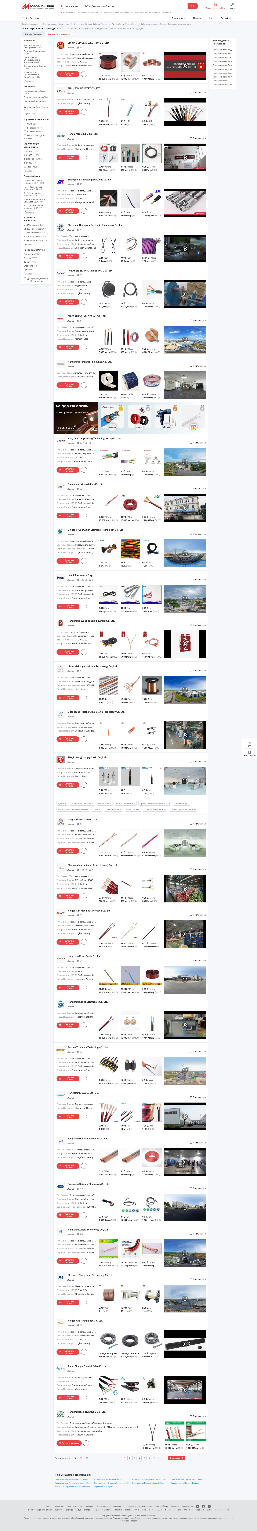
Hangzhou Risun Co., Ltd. (84, 956)
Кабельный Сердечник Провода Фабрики (72, 1486)
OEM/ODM (32, 123)
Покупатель (177, 18)
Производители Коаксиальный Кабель (231, 53)
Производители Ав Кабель (225, 76)
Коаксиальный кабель (155, 809)
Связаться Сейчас (70, 74)
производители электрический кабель (117, 12)
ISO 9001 (31, 151)
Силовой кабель (113, 809)
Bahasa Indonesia (221, 1510)
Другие (29, 113)
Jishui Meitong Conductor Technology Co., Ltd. (92, 666)
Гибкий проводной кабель (183, 809)
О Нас (48, 1506)
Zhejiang (30, 258)
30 (81, 1458)
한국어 (151, 1510)
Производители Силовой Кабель (107, 1479)
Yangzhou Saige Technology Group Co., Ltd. (95, 438)
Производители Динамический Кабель (231, 61)
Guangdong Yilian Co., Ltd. (86, 484)
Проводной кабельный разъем (73, 809)
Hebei (28, 269)
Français (87, 1510)
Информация (187, 1506)
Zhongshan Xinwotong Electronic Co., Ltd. (90, 179)
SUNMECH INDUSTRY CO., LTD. (84, 88)
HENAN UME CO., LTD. (83, 1093)
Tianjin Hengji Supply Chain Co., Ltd (87, 757)
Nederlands (169, 1510)
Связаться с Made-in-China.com (140, 1506)
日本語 (78, 1510)
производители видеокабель (147, 12)
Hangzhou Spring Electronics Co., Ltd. (88, 1001)
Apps (211, 18)
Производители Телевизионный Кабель (232, 72)
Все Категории (32, 18)
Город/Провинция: (66, 103)
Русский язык (140, 1510)
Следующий (175, 1458)
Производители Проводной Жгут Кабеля (232, 69)
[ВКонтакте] (197, 1506)
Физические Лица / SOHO (36, 108)
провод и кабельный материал (155, 803)
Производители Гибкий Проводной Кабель (233, 57)
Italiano (128, 1510)
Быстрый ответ (34, 127)
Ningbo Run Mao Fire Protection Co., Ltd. (89, 910)
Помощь (197, 18)
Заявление (59, 1506)
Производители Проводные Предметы (231, 84)
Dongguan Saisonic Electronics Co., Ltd (88, 1184)
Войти (233, 7)
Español (97, 1510)
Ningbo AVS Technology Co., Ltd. (85, 1320)
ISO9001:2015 (33, 159)
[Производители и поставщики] (37, 6)
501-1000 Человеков (36, 240)
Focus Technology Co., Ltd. (126, 1515)
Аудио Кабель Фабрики (103, 1486)
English (49, 1510)
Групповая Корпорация (35, 102)
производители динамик (88, 12)
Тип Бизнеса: (63, 54)
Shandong (30, 265)
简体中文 (58, 1510)
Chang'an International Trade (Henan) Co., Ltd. (92, 865)
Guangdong (32, 254)
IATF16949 (31, 166)
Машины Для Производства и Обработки (32, 74)
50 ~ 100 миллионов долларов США (33, 206)
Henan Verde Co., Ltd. (83, 134)
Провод (96, 809)
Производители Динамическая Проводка (232, 65)
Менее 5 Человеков (36, 232)
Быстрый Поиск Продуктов (167, 1506)
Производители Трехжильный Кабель (187, 1479)
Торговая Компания (36, 97)
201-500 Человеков (35, 236)
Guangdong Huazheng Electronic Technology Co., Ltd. (96, 712)
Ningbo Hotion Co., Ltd (83, 819)
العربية (159, 1510)
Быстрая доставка (36, 131)
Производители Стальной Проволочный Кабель (111, 1483)
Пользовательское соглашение (80, 1506)
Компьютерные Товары (35, 67)
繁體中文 (69, 1510)
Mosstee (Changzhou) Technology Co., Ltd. (91, 1275)
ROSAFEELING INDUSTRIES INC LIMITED (90, 270)
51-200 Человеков (35, 228)
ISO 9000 (30, 162)
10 (75, 1458)
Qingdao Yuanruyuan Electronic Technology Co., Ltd (95, 529)
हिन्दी (179, 1510)
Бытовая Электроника (34, 52)
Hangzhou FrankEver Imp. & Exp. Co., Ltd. (90, 361)
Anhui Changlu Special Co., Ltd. (88, 1366)
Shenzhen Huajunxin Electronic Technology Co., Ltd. (95, 225)
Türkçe (197, 1510)
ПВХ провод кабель (125, 803)
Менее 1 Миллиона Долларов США (34, 181)
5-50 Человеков (34, 224)
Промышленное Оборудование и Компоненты (32, 60)
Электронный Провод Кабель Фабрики (148, 1483)
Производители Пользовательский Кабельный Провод (73, 1483)
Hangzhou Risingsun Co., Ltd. (87, 1411)
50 (87, 1458)
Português (118, 1510)
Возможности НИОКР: (67, 61)
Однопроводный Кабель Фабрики (185, 1483)
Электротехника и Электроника (33, 46)
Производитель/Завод (34, 92)
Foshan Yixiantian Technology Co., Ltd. (88, 1047)
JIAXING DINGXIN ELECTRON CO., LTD (88, 42)
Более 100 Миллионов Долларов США (34, 200)
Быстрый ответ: (64, 65)
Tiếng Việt (207, 1510)
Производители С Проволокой (227, 80)
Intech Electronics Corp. (80, 575)
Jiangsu (30, 261)
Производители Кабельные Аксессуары (149, 1479)
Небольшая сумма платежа (34, 136)
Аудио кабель (132, 809)
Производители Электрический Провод (71, 1479)
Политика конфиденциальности (110, 1506)
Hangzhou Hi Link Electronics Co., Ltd (88, 1138)
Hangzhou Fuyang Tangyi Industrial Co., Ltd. (91, 620)
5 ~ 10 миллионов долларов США (33, 194)
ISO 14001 (31, 155)
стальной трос (182, 803)
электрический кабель (82, 803)
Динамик (62, 803)
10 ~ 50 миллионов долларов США (33, 188)
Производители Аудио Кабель (227, 49)
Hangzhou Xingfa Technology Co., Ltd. (88, 1229)
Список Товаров (33, 34)
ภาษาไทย (188, 1510)
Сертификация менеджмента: (71, 548)
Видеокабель (104, 803)
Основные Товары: (66, 57)
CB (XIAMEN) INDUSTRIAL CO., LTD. (87, 316)
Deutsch (107, 1510)
